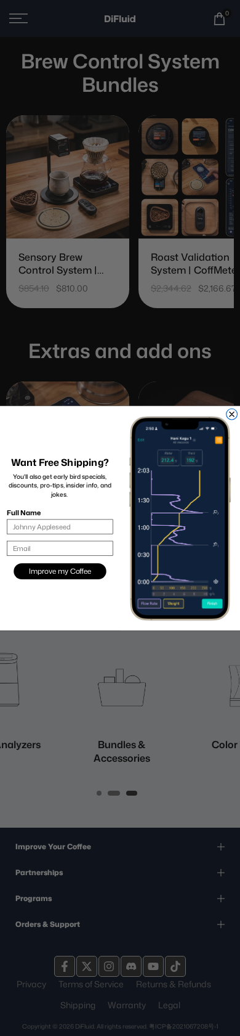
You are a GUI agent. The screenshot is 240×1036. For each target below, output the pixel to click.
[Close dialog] (232, 414)
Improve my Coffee (60, 571)
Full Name (24, 512)
